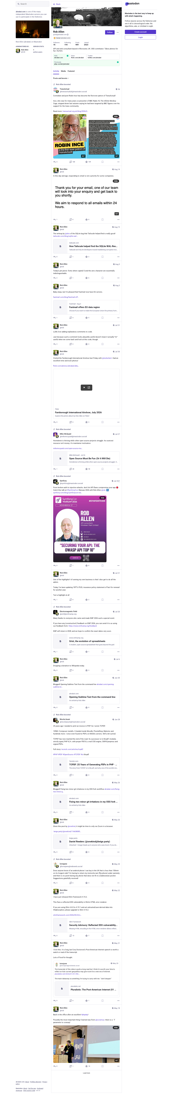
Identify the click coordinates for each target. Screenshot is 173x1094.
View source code (29, 1090)
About (27, 1082)
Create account (141, 32)
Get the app (32, 1088)
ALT (83, 156)
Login (140, 37)
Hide (116, 116)
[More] (118, 161)
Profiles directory (35, 1082)
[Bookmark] (102, 161)
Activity (56, 71)
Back (58, 4)
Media (63, 71)
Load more (86, 1073)
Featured (71, 71)
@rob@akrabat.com (59, 34)
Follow (110, 32)
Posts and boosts (60, 78)
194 (66, 45)
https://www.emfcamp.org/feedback (83, 626)
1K (54, 45)
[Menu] (118, 32)
